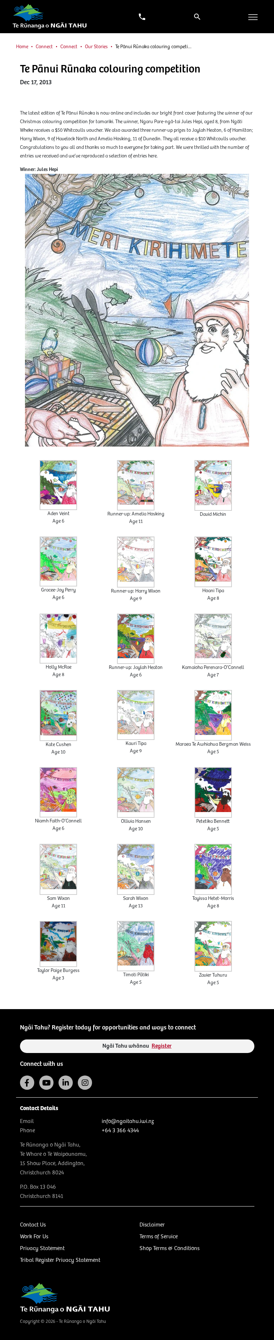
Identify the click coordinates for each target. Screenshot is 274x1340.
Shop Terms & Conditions (169, 1248)
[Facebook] (27, 1082)
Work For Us (34, 1237)
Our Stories (96, 47)
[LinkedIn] (66, 1082)
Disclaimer (152, 1225)
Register (162, 1046)
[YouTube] (46, 1082)
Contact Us (33, 1225)
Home (22, 47)
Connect (44, 47)
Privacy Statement (42, 1248)
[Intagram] (85, 1082)
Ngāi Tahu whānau (137, 1046)
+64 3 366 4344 (120, 1131)
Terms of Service (158, 1237)
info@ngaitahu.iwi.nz (128, 1121)
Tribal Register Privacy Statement (60, 1260)
